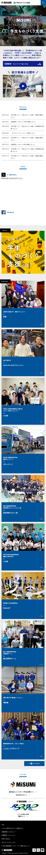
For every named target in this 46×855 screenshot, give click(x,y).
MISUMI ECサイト (21, 795)
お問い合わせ (5, 839)
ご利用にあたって (24, 846)
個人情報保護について (9, 846)
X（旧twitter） (12, 175)
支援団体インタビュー (8, 832)
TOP (2, 825)
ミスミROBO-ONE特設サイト (23, 815)
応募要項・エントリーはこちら (16, 64)
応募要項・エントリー (8, 835)
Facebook (10, 212)
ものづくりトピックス (8, 842)
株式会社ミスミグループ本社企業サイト (21, 792)
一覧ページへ (34, 763)
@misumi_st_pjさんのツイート (12, 178)
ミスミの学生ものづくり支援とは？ (12, 828)
